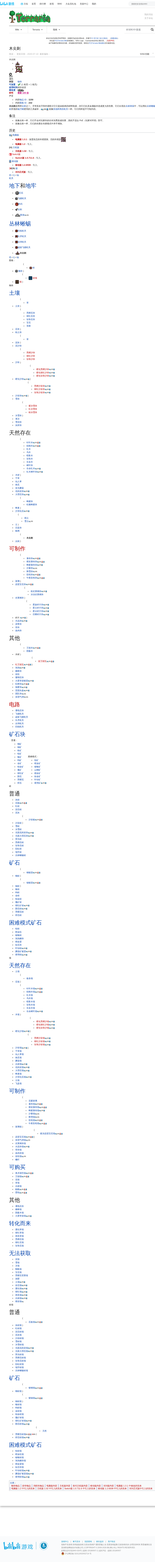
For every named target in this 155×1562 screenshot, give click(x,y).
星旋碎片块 (38, 604)
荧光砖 (18, 839)
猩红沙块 (30, 356)
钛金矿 (37, 776)
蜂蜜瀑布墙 (34, 1110)
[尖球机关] (16, 242)
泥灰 (17, 812)
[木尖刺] (17, 253)
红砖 (17, 806)
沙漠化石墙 (20, 1077)
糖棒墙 (18, 1209)
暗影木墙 (30, 1001)
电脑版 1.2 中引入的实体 (23, 1488)
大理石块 (19, 494)
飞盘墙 (18, 1083)
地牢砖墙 (19, 1367)
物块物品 (15, 1486)
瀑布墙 (32, 1104)
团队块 (18, 693)
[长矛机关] (16, 236)
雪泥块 (18, 422)
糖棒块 (18, 671)
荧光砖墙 (19, 1354)
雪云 (26, 521)
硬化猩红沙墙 (42, 1024)
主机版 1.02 (20, 151)
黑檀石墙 (19, 1239)
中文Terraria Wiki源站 (97, 43)
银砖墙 (18, 1404)
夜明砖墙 (19, 1477)
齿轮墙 (18, 1156)
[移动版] (10, 161)
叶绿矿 (37, 779)
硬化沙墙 (19, 1031)
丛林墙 (18, 1064)
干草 (17, 478)
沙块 (17, 362)
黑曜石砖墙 (20, 1434)
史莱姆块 (19, 598)
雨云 (26, 518)
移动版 (14, 161)
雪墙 (17, 1262)
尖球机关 (22, 242)
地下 (14, 186)
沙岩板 (32, 819)
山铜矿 (37, 770)
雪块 (17, 399)
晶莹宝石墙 (20, 1137)
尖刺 (24, 106)
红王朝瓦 (19, 664)
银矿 (19, 757)
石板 (17, 803)
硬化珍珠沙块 (42, 376)
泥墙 (17, 1259)
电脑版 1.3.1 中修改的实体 (129, 1486)
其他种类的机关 (60, 109)
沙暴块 (29, 568)
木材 (17, 475)
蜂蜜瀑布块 (31, 565)
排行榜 (43, 3)
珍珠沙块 (30, 359)
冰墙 (17, 1265)
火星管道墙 (20, 1216)
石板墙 (32, 1322)
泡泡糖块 (19, 938)
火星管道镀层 (21, 680)
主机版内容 (65, 1486)
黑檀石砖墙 (20, 1357)
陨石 (19, 776)
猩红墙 (18, 1291)
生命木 (29, 462)
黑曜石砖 (19, 912)
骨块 (17, 627)
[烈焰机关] (16, 231)
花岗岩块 (19, 491)
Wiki (17, 29)
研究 (11, 93)
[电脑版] (10, 135)
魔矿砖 (18, 902)
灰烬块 (18, 425)
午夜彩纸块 (31, 578)
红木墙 (29, 995)
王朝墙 (18, 1176)
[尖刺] (16, 209)
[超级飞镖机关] (16, 247)
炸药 (20, 204)
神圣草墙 (19, 1236)
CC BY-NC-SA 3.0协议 (99, 38)
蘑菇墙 (18, 1060)
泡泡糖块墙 (20, 1460)
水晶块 (18, 621)
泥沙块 (18, 346)
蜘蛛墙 (18, 1269)
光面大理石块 (21, 836)
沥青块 (18, 624)
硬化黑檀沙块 (42, 369)
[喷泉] (17, 215)
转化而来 (20, 1223)
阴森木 (29, 651)
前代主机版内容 (80, 1486)
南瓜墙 (18, 1057)
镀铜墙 (32, 1388)
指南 (55, 29)
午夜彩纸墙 (34, 1123)
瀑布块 (29, 558)
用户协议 (111, 1541)
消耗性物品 (38, 1486)
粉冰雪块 (33, 412)
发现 (51, 3)
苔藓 (28, 326)
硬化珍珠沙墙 (42, 1028)
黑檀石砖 (19, 842)
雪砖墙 (18, 1341)
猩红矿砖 (19, 905)
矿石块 (17, 734)
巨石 (21, 193)
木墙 (17, 1014)
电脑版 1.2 (20, 144)
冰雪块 (18, 415)
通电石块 (19, 710)
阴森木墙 (19, 1212)
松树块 (18, 684)
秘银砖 (18, 935)
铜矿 (19, 744)
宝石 (28, 322)
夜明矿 (37, 783)
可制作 (17, 548)
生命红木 (30, 468)
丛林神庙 (130, 106)
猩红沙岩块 (39, 389)
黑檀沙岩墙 (39, 1038)
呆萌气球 (19, 697)
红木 (28, 449)
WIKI (59, 3)
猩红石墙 (19, 1242)
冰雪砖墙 (19, 1344)
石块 (17, 329)
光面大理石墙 (21, 1351)
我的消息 (148, 14)
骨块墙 (18, 1149)
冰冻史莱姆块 (37, 594)
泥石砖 (18, 809)
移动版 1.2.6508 (23, 165)
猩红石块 (30, 316)
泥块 (17, 342)
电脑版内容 (51, 1486)
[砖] (31, 267)
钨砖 (17, 892)
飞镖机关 (22, 198)
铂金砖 (18, 899)
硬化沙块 (19, 379)
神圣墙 (18, 1295)
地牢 (30, 186)
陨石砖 (18, 908)
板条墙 (29, 978)
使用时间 (13, 87)
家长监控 (100, 1541)
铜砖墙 (18, 1391)
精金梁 (18, 941)
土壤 (14, 293)
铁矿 (19, 750)
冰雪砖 (18, 829)
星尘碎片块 (38, 611)
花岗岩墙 (19, 1067)
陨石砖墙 (19, 1424)
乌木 (28, 452)
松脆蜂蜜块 (31, 504)
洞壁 (17, 1279)
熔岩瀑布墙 (34, 1107)
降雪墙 (32, 1117)
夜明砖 (18, 954)
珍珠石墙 (19, 1245)
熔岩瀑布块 (31, 561)
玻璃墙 (18, 1126)
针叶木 (29, 442)
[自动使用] (10, 74)
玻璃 (17, 581)
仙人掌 (18, 481)
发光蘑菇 (19, 488)
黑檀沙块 (30, 352)
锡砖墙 (18, 1401)
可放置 (12, 84)
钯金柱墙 (19, 1454)
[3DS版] (12, 168)
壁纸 (17, 1192)
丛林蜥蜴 (20, 223)
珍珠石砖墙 (20, 1361)
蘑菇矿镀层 (20, 951)
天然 (44, 1431)
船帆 (17, 1189)
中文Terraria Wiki (60, 41)
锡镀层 (29, 882)
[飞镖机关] (16, 198)
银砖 (17, 889)
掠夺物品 (26, 1486)
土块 (17, 306)
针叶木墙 (30, 988)
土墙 (17, 971)
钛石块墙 (19, 1467)
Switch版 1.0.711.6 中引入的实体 (79, 1488)
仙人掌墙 (19, 1054)
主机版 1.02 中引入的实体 (49, 1488)
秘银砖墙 (19, 1457)
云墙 (17, 1080)
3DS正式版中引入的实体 (140, 1488)
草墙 (17, 1183)
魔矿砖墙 (19, 1417)
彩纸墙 (32, 1120)
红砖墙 (18, 1328)
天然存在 (20, 965)
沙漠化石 (19, 511)
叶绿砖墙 (19, 1470)
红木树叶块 (31, 472)
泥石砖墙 (19, 1331)
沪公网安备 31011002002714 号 (77, 1554)
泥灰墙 (18, 1335)
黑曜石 (20, 779)
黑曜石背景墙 (21, 1275)
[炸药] (16, 204)
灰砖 (17, 800)
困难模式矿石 (25, 923)
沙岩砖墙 (19, 1338)
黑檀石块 (30, 313)
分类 (12, 1483)
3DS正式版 (20, 172)
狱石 (19, 783)
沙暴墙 (32, 1113)
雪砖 (17, 826)
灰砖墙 (18, 1325)
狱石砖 (18, 915)
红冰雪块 (33, 409)
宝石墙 (18, 1272)
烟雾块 (18, 687)
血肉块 (18, 630)
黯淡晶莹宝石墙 (47, 1133)
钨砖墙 (18, 1407)
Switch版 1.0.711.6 (24, 158)
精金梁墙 (19, 1464)
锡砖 (17, 886)
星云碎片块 (38, 608)
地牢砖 (18, 852)
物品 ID (23, 99)
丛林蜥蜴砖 (20, 855)
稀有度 (12, 90)
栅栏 (17, 1159)
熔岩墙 (18, 1301)
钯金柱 (18, 932)
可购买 (17, 1167)
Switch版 (16, 154)
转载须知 (114, 38)
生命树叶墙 (31, 1011)
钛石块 (18, 945)
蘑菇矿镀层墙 (21, 1473)
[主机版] (10, 147)
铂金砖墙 (19, 1414)
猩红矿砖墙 (20, 1420)
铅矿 (19, 753)
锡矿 (19, 747)
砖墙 (35, 278)
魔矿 (19, 770)
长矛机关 (22, 236)
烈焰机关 (22, 231)
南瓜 (17, 484)
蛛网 (17, 531)
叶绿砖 (18, 948)
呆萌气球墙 (20, 1140)
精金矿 (37, 773)
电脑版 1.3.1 (21, 139)
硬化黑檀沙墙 (42, 1021)
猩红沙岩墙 (39, 1041)
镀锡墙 (32, 1398)
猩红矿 (20, 773)
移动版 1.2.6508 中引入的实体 (112, 1488)
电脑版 (15, 135)
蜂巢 (17, 508)
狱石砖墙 (19, 1437)
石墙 (17, 981)
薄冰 (17, 419)
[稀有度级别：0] (21, 90)
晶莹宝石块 (20, 584)
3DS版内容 (108, 1486)
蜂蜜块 (29, 501)
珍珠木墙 (30, 1005)
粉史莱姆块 (36, 591)
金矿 (19, 763)
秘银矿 (37, 766)
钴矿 (36, 760)
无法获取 (20, 1253)
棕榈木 (29, 446)
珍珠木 (29, 458)
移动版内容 (95, 1486)
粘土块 (18, 332)
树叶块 (29, 465)
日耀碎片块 (38, 614)
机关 (11, 178)
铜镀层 (29, 872)
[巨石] (17, 193)
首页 (34, 3)
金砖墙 (18, 1411)
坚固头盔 (19, 690)
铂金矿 (20, 766)
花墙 (17, 1179)
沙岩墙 (18, 1048)
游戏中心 (65, 1541)
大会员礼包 (71, 3)
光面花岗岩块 (21, 832)
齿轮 (17, 674)
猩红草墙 (19, 1232)
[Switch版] (10, 154)
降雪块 (29, 571)
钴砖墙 (18, 1451)
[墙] (17, 282)
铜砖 (17, 875)
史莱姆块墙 (20, 1143)
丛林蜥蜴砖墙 (21, 1370)
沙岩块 (18, 395)
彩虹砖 (18, 848)
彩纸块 (29, 574)
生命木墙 (30, 1008)
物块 (20, 81)
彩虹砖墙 (19, 1364)
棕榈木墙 (30, 991)
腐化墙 (18, 1288)
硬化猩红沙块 (42, 372)
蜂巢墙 (18, 1074)
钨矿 (19, 760)
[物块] (16, 271)
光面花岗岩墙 (21, 1348)
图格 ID (23, 103)
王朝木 (29, 648)
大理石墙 (19, 1070)
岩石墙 (18, 1285)
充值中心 (84, 3)
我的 (94, 3)
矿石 (14, 863)
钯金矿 (37, 763)
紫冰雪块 (33, 406)
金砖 (17, 895)
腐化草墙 (19, 1229)
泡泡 (17, 667)
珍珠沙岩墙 (39, 1044)
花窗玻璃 (33, 1101)
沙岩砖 (18, 823)
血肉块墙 (19, 1153)
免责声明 (110, 41)
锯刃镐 (21, 109)
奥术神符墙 (20, 1173)
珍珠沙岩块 (39, 392)
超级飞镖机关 (24, 247)
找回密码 (88, 1541)
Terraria (36, 29)
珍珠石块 (30, 319)
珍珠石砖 (19, 845)
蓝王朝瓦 (42, 661)
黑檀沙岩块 (39, 386)
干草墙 (18, 1051)
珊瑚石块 (19, 677)
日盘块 (18, 527)
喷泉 (22, 215)
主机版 (15, 147)
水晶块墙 (19, 1146)
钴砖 (17, 928)
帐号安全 (76, 1541)
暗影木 (29, 455)
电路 (14, 704)
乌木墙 (29, 998)
